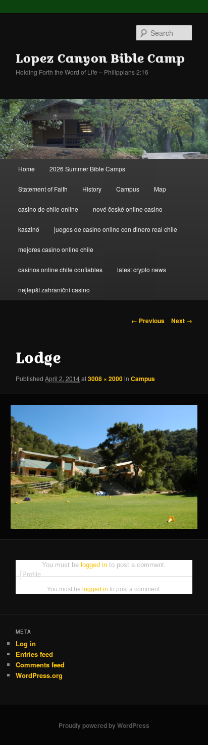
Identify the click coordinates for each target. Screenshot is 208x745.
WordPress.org (39, 675)
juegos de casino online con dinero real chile (115, 229)
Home (26, 168)
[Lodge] (104, 467)
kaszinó (28, 229)
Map (160, 188)
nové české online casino (128, 209)
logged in (94, 565)
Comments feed (40, 664)
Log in (26, 643)
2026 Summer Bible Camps (87, 168)
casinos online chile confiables (60, 269)
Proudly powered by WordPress (104, 725)
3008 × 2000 (105, 378)
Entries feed (34, 654)
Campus (127, 188)
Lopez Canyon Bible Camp (100, 58)
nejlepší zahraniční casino (54, 289)
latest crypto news (141, 269)
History (91, 188)
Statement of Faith (43, 188)
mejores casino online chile (55, 249)
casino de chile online (48, 209)
